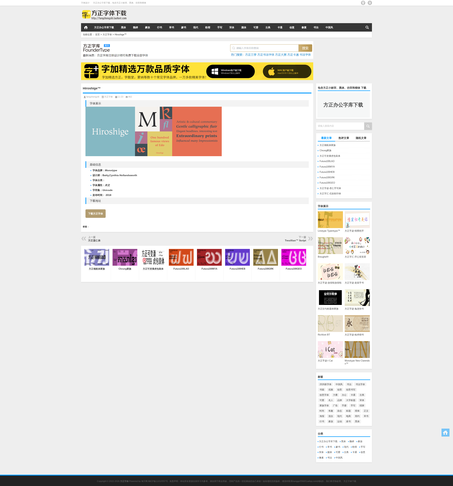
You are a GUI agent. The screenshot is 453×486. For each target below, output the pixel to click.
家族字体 (324, 405)
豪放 (147, 27)
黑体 (123, 27)
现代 (195, 27)
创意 (291, 27)
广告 (335, 405)
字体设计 (85, 3)
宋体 (231, 27)
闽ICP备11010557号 (158, 481)
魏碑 (135, 27)
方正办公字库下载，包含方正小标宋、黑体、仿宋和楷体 (119, 3)
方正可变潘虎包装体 (330, 156)
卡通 (279, 27)
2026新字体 (325, 384)
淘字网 (144, 481)
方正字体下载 (349, 481)
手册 (344, 405)
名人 (330, 400)
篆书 (183, 27)
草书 (171, 27)
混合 (330, 416)
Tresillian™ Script (295, 240)
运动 (339, 421)
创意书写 (350, 389)
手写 (219, 27)
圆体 (243, 27)
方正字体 (107, 34)
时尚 (322, 411)
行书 (159, 27)
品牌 (339, 400)
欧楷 (207, 27)
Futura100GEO (327, 182)
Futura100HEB (327, 172)
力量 (335, 395)
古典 (267, 27)
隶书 (348, 421)
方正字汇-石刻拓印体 (330, 193)
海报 (322, 416)
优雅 (330, 389)
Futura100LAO (327, 161)
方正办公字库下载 (104, 27)
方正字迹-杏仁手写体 (330, 188)
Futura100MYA (327, 166)
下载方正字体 (95, 213)
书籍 (322, 389)
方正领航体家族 (328, 145)
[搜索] (367, 27)
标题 (348, 411)
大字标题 (350, 400)
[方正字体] (103, 10)
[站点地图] (363, 3)
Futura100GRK (327, 177)
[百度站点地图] (370, 3)
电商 (348, 416)
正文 (366, 411)
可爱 (255, 27)
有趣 (330, 411)
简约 (357, 416)
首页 (86, 27)
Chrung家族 (325, 150)
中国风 (329, 27)
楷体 (357, 411)
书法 (316, 27)
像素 (304, 27)
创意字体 (324, 395)
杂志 (339, 411)
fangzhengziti (92, 97)
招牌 (362, 405)
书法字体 (360, 384)
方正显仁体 (94, 240)
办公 (344, 395)
